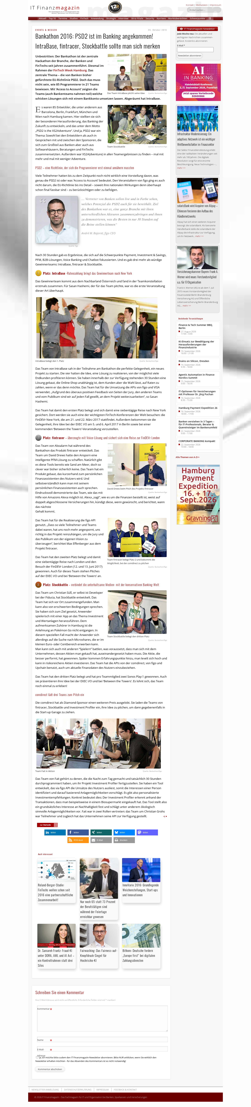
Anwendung (97, 18)
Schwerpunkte (197, 18)
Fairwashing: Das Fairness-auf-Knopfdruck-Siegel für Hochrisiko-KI (98, 955)
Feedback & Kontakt (125, 1089)
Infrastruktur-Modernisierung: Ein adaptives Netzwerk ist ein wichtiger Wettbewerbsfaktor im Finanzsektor (196, 139)
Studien (74, 18)
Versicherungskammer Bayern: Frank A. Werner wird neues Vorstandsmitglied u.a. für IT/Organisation (197, 276)
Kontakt (190, 4)
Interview (123, 18)
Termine (62, 18)
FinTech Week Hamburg (70, 70)
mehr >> (181, 167)
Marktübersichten (177, 18)
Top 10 (52, 18)
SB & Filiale (137, 18)
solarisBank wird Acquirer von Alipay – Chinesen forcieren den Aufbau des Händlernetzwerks (197, 210)
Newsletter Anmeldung (45, 1089)
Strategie (111, 18)
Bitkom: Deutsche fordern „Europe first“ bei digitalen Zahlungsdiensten (139, 955)
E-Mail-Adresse (44, 1052)
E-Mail (181, 45)
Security (150, 18)
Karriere (161, 18)
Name (44, 1040)
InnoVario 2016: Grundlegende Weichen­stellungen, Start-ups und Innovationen (141, 890)
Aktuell (42, 18)
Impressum (215, 4)
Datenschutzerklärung (77, 1089)
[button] (209, 18)
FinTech (84, 18)
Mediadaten (202, 4)
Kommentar (44, 1009)
